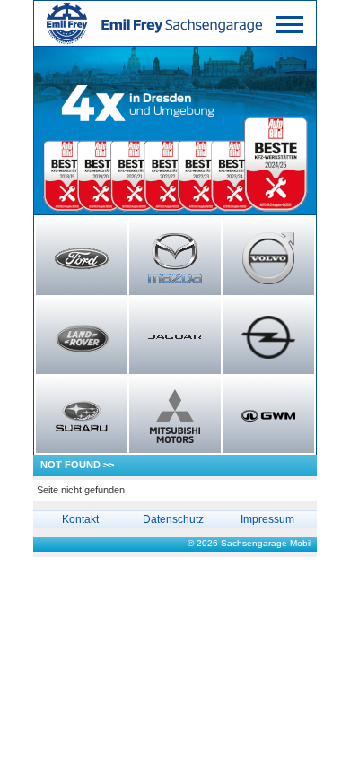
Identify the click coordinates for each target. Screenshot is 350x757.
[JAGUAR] (175, 337)
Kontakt (80, 519)
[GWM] (268, 416)
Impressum (267, 519)
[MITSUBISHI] (175, 416)
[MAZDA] (175, 258)
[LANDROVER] (81, 337)
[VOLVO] (268, 258)
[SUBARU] (81, 416)
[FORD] (81, 258)
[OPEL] (268, 337)
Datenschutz (173, 519)
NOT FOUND (70, 464)
